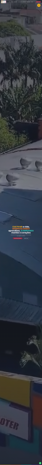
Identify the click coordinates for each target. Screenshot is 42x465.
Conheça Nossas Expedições (17, 238)
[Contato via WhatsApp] (40, 463)
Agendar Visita (26, 238)
